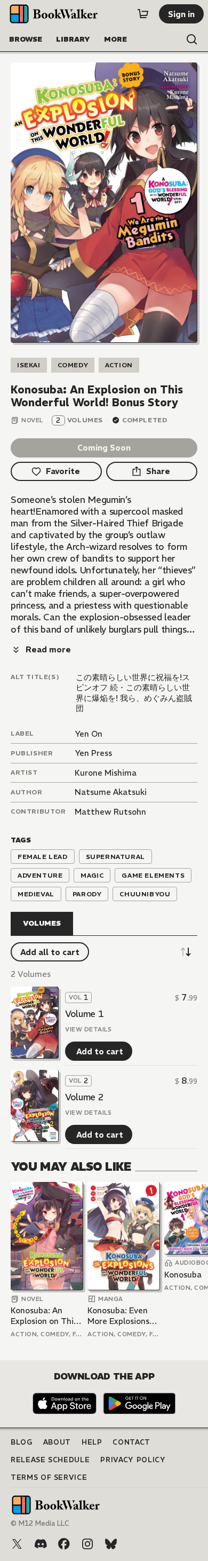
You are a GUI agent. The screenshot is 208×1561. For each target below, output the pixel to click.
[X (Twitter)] (17, 1544)
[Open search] (192, 39)
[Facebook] (64, 1544)
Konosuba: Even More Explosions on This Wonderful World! (123, 1315)
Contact (131, 1442)
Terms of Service (49, 1477)
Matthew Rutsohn (110, 812)
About (57, 1442)
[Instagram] (87, 1544)
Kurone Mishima (106, 773)
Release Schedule (50, 1459)
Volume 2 (84, 1097)
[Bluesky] (111, 1544)
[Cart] (143, 14)
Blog (22, 1442)
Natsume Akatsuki (111, 792)
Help (92, 1442)
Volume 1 (84, 1014)
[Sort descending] (185, 952)
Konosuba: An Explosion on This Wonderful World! (46, 1315)
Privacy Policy (132, 1459)
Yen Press (93, 753)
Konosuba (183, 1275)
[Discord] (40, 1544)
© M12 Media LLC (40, 1523)
